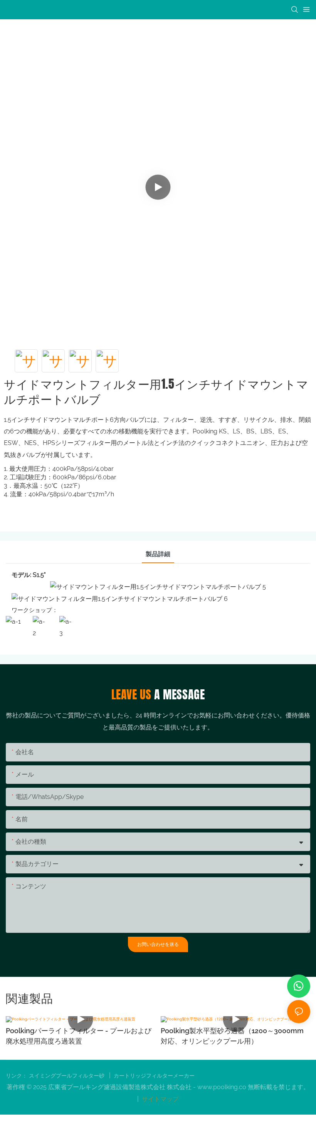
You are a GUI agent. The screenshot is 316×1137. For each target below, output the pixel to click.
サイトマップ (159, 1099)
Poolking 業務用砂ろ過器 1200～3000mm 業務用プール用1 (234, 1036)
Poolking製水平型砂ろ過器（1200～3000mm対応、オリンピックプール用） (77, 1036)
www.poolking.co (222, 1087)
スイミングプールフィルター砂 (67, 1076)
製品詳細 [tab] (158, 554)
